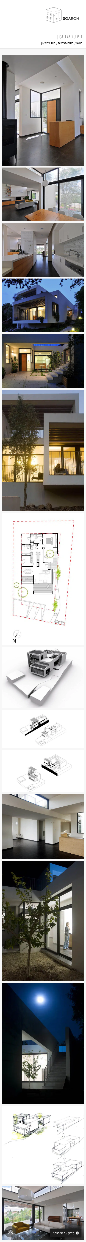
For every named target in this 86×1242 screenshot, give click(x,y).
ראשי (79, 43)
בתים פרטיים (66, 43)
